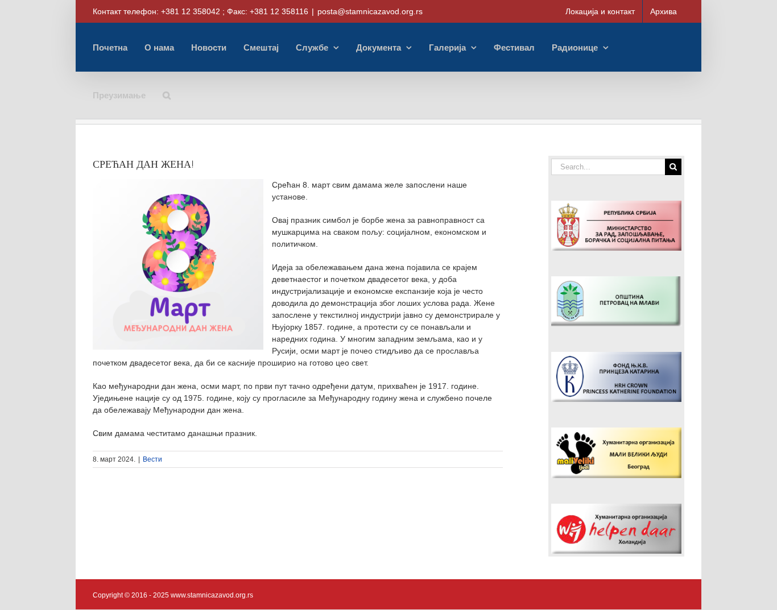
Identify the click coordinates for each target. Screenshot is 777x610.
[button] (167, 95)
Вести (152, 459)
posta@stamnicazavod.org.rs (370, 11)
